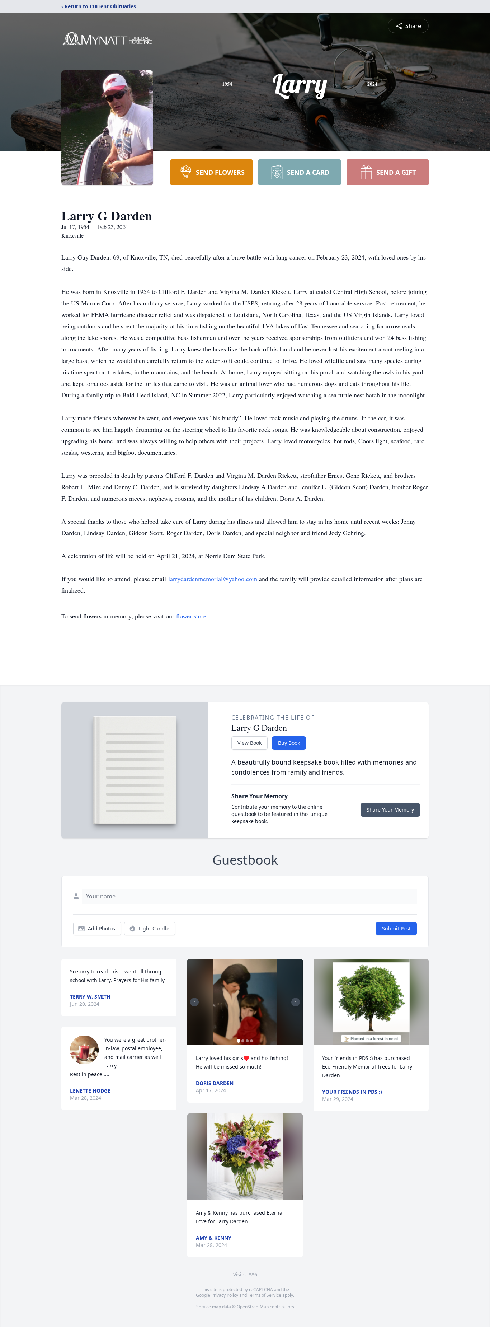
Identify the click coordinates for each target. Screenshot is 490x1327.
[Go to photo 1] (238, 1041)
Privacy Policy (224, 1295)
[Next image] (295, 1002)
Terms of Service (264, 1295)
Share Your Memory (390, 809)
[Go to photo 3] (247, 1040)
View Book (249, 742)
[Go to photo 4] (251, 1040)
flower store (191, 616)
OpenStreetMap (253, 1307)
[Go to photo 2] (242, 1040)
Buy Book (289, 742)
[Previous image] (194, 1002)
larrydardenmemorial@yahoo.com (212, 578)
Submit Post (396, 928)
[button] (245, 1002)
